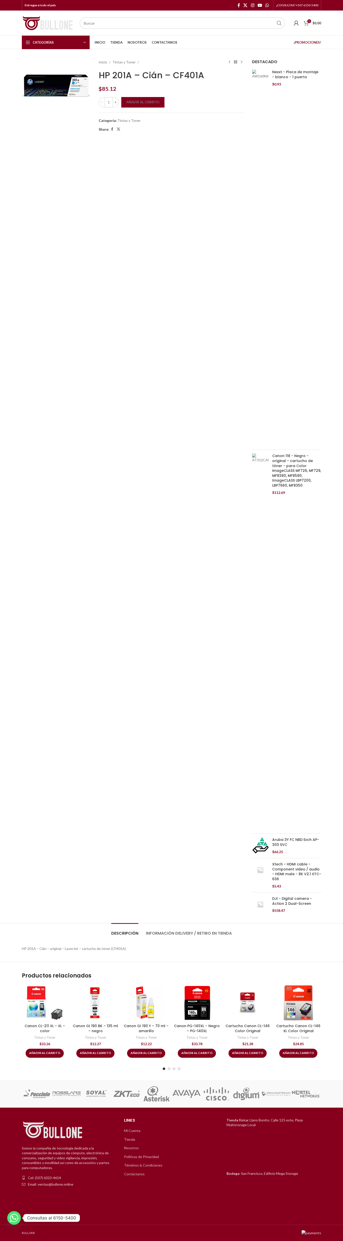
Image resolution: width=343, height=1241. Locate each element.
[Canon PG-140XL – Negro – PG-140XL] (197, 1003)
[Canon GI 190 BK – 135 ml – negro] (95, 1003)
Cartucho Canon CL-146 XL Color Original (298, 1028)
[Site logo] (48, 23)
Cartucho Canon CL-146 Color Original (247, 1028)
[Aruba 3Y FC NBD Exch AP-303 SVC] (260, 845)
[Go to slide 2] (169, 1069)
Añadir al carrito (142, 102)
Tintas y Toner (124, 62)
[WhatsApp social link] (267, 5)
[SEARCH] (279, 23)
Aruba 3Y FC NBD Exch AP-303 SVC (295, 842)
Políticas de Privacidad (141, 1157)
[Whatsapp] (14, 1218)
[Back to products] (236, 62)
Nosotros (131, 1148)
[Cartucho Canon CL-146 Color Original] (247, 1003)
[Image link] (53, 1130)
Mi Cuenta (132, 1130)
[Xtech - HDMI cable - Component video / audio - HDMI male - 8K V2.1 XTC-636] (260, 875)
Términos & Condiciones (143, 1165)
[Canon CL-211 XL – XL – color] (45, 1003)
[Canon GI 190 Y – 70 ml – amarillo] (146, 1003)
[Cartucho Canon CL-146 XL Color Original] (298, 1003)
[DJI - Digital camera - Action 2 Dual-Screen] (260, 904)
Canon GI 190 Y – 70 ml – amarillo (146, 1028)
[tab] (124, 930)
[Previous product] (229, 62)
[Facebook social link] (239, 5)
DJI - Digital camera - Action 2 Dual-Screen (292, 901)
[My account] (296, 23)
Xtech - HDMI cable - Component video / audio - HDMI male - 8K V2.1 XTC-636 (296, 871)
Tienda (129, 1139)
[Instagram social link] (252, 5)
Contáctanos (134, 1174)
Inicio (103, 62)
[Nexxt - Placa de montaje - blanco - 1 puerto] (260, 258)
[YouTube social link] (260, 5)
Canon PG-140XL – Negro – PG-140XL (197, 1028)
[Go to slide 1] (164, 1069)
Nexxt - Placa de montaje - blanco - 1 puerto (295, 74)
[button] (27, 1094)
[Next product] (242, 62)
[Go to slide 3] (174, 1069)
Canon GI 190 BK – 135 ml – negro (95, 1028)
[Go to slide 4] (179, 1069)
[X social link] (245, 5)
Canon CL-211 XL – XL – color (45, 1028)
